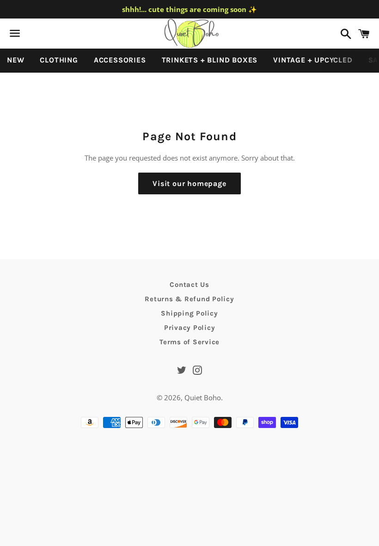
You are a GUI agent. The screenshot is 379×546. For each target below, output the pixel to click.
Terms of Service (189, 342)
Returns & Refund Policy (189, 299)
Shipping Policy (189, 313)
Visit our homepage (189, 183)
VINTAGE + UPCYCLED (312, 60)
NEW (15, 60)
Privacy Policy (189, 327)
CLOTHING (59, 60)
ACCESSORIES (120, 60)
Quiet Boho (202, 397)
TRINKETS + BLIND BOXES (210, 60)
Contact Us (189, 284)
